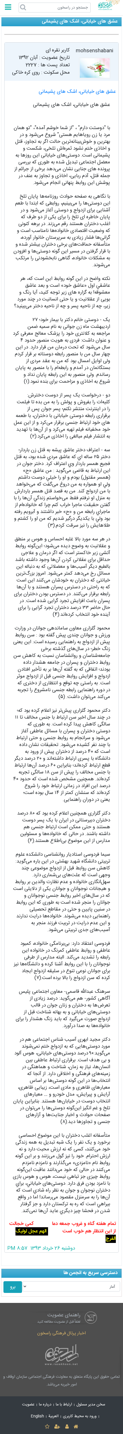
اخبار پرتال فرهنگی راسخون (61, 1333)
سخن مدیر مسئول (90, 1404)
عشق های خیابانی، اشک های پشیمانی (77, 92)
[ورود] (67, 1427)
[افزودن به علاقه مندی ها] (47, 1427)
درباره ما (45, 1404)
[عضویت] (57, 1427)
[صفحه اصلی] (75, 1427)
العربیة (53, 1416)
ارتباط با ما (64, 1404)
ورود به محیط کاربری (80, 1416)
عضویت (28, 1404)
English (37, 1416)
